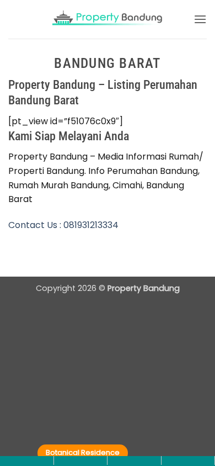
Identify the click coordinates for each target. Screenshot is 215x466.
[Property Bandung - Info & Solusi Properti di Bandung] (107, 19)
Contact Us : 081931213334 (63, 225)
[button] (200, 19)
